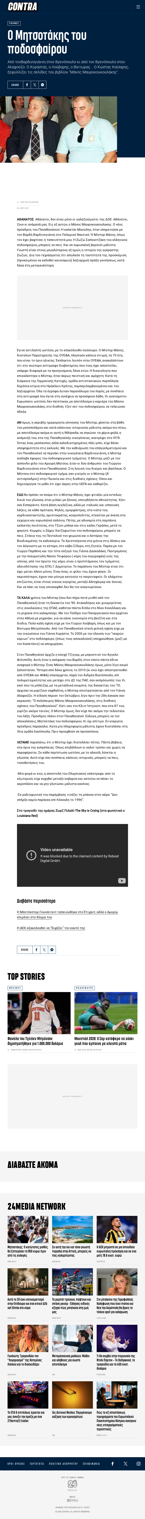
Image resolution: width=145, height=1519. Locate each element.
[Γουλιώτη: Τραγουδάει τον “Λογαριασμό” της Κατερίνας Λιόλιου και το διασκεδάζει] (28, 1338)
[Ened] (72, 1500)
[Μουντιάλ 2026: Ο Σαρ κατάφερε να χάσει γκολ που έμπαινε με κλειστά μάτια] (105, 1013)
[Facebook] (27, 84)
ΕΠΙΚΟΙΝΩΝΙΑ (91, 1463)
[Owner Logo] (73, 1485)
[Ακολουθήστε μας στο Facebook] (112, 1464)
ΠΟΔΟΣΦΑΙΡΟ (84, 988)
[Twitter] (34, 84)
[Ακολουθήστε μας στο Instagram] (138, 1464)
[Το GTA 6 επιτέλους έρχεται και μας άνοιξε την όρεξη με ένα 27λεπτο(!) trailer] (28, 1395)
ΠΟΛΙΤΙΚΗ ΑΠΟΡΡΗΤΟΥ (63, 1463)
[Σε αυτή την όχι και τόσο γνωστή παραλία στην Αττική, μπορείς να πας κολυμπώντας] (72, 1229)
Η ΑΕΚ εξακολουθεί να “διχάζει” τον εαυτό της (51, 928)
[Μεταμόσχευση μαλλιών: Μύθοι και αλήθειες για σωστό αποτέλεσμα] (72, 1338)
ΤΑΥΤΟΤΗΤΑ (37, 1463)
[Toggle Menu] (138, 6)
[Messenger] (42, 84)
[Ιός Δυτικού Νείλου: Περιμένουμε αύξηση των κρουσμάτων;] (72, 1395)
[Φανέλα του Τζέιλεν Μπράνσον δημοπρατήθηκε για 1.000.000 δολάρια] (39, 1013)
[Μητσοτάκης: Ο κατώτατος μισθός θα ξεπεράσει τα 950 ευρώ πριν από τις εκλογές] (28, 1229)
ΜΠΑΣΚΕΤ (15, 988)
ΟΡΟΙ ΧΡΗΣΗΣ (16, 1463)
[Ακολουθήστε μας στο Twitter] (125, 1464)
